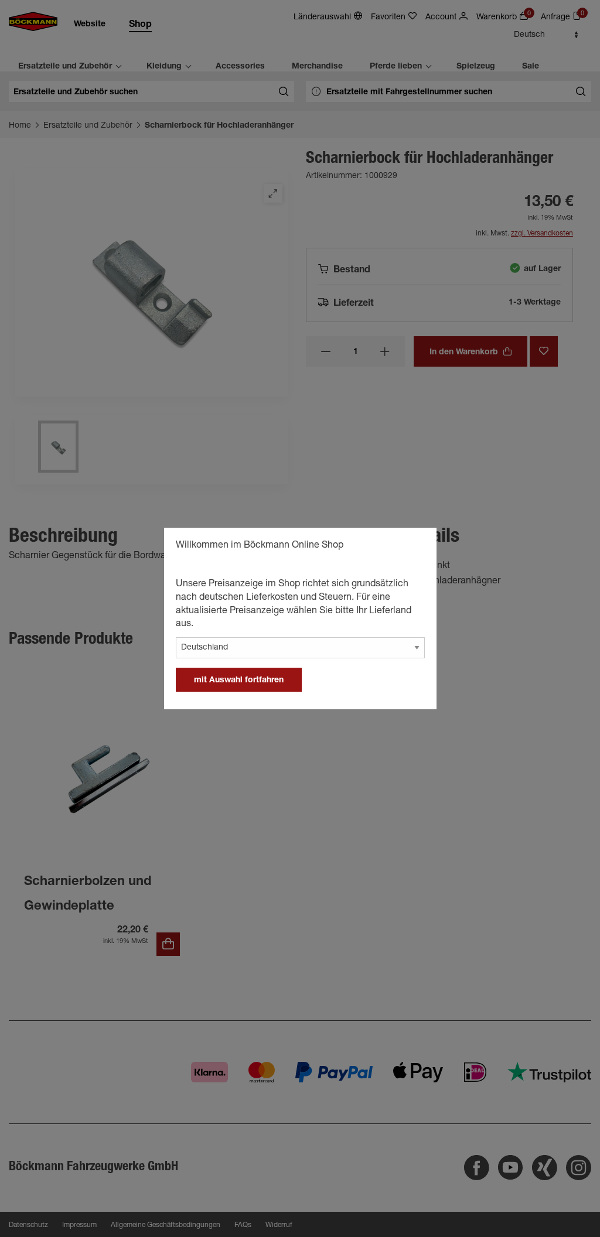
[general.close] (416, 547)
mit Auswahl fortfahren (239, 680)
